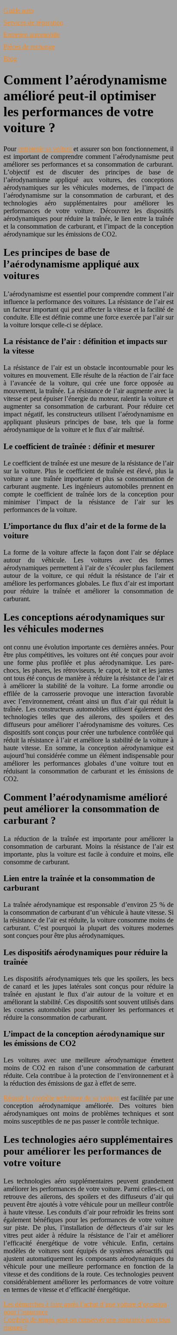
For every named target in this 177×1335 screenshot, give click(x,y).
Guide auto (18, 10)
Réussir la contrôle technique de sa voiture (61, 1098)
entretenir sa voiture (45, 148)
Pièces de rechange (29, 46)
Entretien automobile (31, 34)
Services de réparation (33, 22)
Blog (10, 58)
